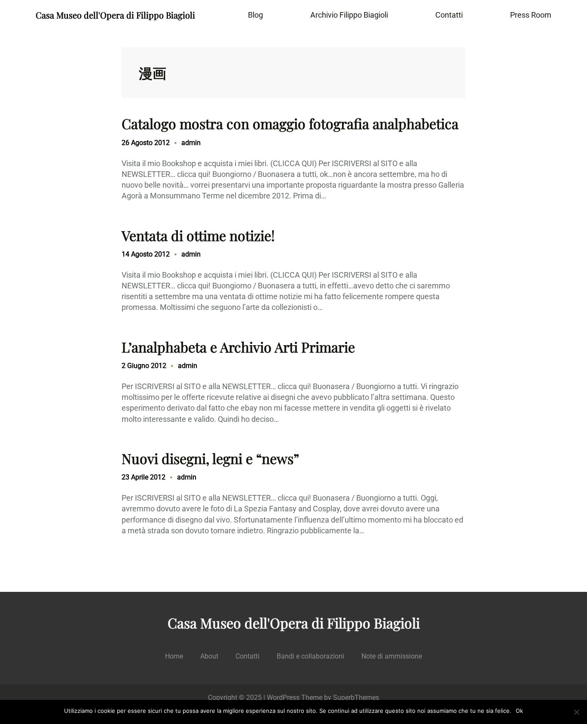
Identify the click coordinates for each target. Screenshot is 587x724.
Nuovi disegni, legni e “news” (210, 458)
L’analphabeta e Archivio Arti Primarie (238, 347)
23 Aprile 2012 (143, 477)
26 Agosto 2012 (146, 143)
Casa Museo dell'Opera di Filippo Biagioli (115, 15)
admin (191, 143)
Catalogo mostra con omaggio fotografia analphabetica (290, 123)
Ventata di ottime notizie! (198, 235)
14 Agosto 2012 (146, 254)
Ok (519, 710)
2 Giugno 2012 (144, 366)
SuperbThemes (356, 697)
